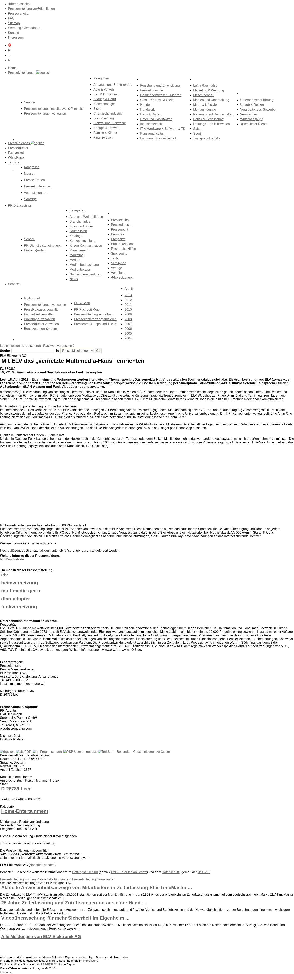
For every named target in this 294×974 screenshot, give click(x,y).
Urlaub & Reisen (252, 104)
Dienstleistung (103, 118)
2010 (128, 309)
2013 (128, 295)
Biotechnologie (104, 104)
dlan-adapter (15, 598)
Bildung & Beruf (104, 99)
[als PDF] (23, 751)
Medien (75, 260)
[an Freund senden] (47, 751)
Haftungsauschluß (85, 872)
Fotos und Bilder (81, 226)
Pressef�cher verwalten (41, 324)
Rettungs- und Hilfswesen (211, 124)
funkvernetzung (19, 606)
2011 (128, 304)
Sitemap (14, 23)
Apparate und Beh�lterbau (112, 84)
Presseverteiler (18, 13)
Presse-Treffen (34, 180)
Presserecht (119, 229)
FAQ (11, 18)
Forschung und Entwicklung (160, 85)
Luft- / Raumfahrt (205, 85)
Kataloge (76, 236)
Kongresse (31, 167)
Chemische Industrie (108, 113)
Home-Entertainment (24, 811)
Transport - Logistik (206, 138)
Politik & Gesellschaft (208, 119)
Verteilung (118, 272)
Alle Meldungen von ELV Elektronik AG (41, 936)
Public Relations (122, 244)
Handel (145, 104)
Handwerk (147, 109)
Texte (115, 258)
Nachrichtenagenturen (85, 274)
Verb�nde (118, 263)
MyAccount (32, 298)
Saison (198, 128)
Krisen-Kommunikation (86, 245)
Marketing (77, 255)
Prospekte (118, 239)
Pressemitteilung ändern (54, 879)
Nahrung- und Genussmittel (212, 114)
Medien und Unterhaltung (211, 100)
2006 (128, 328)
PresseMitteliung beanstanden (93, 879)
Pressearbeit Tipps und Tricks (95, 324)
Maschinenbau (203, 95)
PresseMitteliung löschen (18, 879)
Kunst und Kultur (152, 133)
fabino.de (6, 972)
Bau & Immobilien (106, 94)
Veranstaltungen (35, 192)
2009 (128, 314)
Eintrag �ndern (35, 250)
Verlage (116, 268)
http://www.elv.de (12, 559)
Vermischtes (249, 114)
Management (79, 250)
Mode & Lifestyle (205, 104)
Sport (197, 133)
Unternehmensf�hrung (256, 100)
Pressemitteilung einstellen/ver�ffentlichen (54, 108)
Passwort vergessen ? (59, 345)
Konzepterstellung (82, 240)
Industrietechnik (151, 124)
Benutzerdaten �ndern (40, 328)
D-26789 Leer (16, 788)
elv (4, 574)
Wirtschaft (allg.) (251, 119)
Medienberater (80, 269)
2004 (128, 338)
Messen (29, 173)
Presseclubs (120, 220)
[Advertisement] (60, 486)
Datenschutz (171, 872)
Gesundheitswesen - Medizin (160, 95)
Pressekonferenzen (38, 186)
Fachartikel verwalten (39, 314)
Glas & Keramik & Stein (157, 100)
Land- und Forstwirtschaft (158, 138)
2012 (128, 300)
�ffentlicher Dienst (253, 124)
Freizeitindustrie (151, 90)
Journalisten (78, 231)
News (74, 279)
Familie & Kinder (105, 132)
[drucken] (7, 751)
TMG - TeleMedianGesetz (129, 872)
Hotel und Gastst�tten (156, 119)
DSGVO (203, 872)
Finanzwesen (103, 137)
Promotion (118, 234)
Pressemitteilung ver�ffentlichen (31, 8)
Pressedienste (121, 224)
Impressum (16, 37)
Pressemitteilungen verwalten (45, 113)
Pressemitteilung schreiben (93, 314)
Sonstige (30, 199)
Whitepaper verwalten (39, 319)
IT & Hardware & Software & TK (162, 128)
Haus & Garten (150, 114)
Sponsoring (119, 253)
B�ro (97, 108)
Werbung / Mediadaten (24, 28)
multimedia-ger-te (21, 590)
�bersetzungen (122, 277)
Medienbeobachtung (84, 264)
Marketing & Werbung (208, 90)
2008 (128, 319)
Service (29, 239)
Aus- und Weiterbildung (86, 216)
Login (4, 345)
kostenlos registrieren (25, 345)
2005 (128, 333)
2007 (128, 324)
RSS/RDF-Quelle (51, 964)
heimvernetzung (19, 582)
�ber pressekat (19, 4)
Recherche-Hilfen (123, 248)
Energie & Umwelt (106, 128)
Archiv (129, 288)
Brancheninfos (80, 221)
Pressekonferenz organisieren (95, 319)
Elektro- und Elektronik (109, 123)
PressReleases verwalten (42, 309)
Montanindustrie (204, 109)
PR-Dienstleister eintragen (43, 245)
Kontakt (13, 32)
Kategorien (101, 78)
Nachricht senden (42, 865)
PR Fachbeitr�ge (87, 309)
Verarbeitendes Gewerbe (258, 109)
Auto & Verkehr (104, 89)
